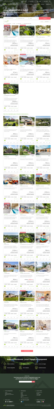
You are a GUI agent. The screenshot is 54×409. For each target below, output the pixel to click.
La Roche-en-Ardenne (24, 393)
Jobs (5, 393)
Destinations (36, 4)
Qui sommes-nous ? (39, 391)
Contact (6, 391)
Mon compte (39, 1)
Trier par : (42, 21)
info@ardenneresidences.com (39, 403)
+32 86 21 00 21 (45, 403)
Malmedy (22, 394)
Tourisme (42, 4)
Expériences (48, 4)
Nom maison (46, 1)
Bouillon (22, 391)
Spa (21, 395)
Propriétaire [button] (31, 1)
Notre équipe (38, 393)
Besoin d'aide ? (24, 1)
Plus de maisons (27, 349)
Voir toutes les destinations (24, 396)
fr (49, 1)
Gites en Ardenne (29, 4)
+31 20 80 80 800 (49, 403)
